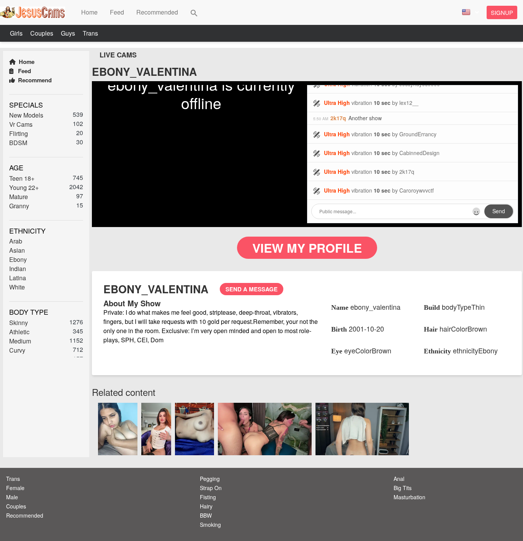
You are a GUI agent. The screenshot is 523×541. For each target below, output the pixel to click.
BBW (206, 515)
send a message (252, 289)
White (17, 287)
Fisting (208, 497)
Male (12, 497)
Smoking (210, 524)
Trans (90, 33)
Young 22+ (24, 187)
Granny (19, 205)
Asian (17, 250)
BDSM (18, 142)
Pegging (210, 478)
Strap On (211, 488)
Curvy (17, 350)
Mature (18, 196)
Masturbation (409, 497)
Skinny (18, 322)
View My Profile (307, 248)
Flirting (18, 133)
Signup (502, 12)
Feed (23, 71)
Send (498, 211)
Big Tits (403, 488)
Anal (399, 478)
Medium (20, 341)
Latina (17, 277)
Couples (42, 33)
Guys (69, 33)
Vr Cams (21, 124)
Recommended (24, 515)
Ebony (18, 259)
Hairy (206, 506)
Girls (17, 33)
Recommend (34, 80)
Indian (17, 268)
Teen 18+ (21, 178)
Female (15, 488)
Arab (15, 241)
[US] (469, 12)
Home (25, 61)
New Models (26, 115)
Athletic (19, 331)
